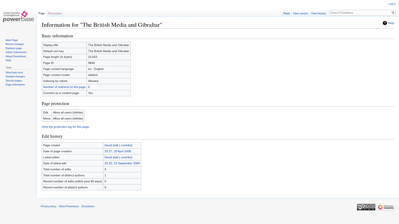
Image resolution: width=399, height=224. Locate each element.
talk (116, 145)
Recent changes (15, 44)
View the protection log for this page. (66, 126)
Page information (15, 84)
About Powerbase (16, 56)
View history (318, 13)
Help (391, 23)
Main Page (12, 40)
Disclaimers (88, 206)
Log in (392, 3)
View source (300, 13)
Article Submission (16, 52)
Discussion (54, 13)
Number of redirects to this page (64, 87)
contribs (126, 145)
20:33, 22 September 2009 (122, 163)
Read (286, 13)
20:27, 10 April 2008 (118, 151)
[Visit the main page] (18, 16)
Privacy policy (48, 206)
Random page (14, 48)
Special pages (14, 80)
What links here (14, 72)
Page (41, 13)
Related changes (15, 76)
